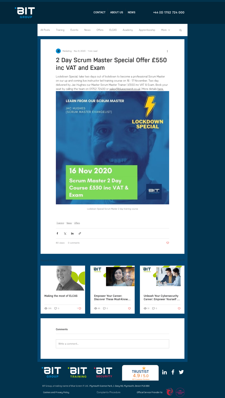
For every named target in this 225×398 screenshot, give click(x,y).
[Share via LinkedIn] (72, 233)
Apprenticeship (147, 29)
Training (60, 29)
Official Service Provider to (149, 392)
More (164, 29)
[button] (180, 30)
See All (181, 260)
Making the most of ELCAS (60, 296)
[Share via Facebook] (57, 233)
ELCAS (113, 29)
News (87, 29)
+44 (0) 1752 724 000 (169, 12)
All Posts (45, 29)
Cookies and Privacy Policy (56, 392)
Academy (128, 29)
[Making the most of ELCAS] (63, 278)
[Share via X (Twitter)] (64, 233)
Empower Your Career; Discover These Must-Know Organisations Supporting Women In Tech (111, 297)
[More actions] (167, 51)
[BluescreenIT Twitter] (181, 372)
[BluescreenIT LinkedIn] (164, 372)
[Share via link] (79, 233)
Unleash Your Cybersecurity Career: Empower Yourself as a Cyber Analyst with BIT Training (162, 297)
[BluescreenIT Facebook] (173, 372)
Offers (100, 29)
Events (74, 29)
